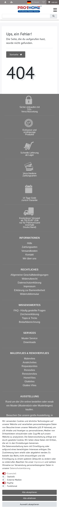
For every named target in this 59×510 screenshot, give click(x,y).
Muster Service (29, 338)
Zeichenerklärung (29, 314)
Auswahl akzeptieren (29, 504)
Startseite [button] (14, 54)
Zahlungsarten (29, 247)
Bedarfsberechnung (29, 322)
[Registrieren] (12, 2)
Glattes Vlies (29, 385)
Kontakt (29, 254)
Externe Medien (14, 479)
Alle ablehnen (29, 498)
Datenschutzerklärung (29, 282)
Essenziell (11, 473)
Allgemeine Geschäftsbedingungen (29, 275)
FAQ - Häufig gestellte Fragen (30, 310)
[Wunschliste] (43, 2)
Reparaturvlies (29, 366)
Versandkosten (29, 251)
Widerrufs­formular (29, 294)
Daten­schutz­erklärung (20, 468)
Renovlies (29, 370)
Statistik (11, 476)
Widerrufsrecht (29, 278)
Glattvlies (29, 381)
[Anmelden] (5, 2)
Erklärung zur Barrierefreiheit (29, 290)
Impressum (29, 286)
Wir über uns (29, 258)
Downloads (29, 342)
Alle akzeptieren (29, 492)
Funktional (12, 486)
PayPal (10, 483)
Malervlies (29, 358)
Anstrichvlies (29, 362)
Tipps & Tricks (29, 318)
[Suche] (53, 16)
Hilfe (29, 243)
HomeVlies (30, 377)
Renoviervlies (29, 374)
